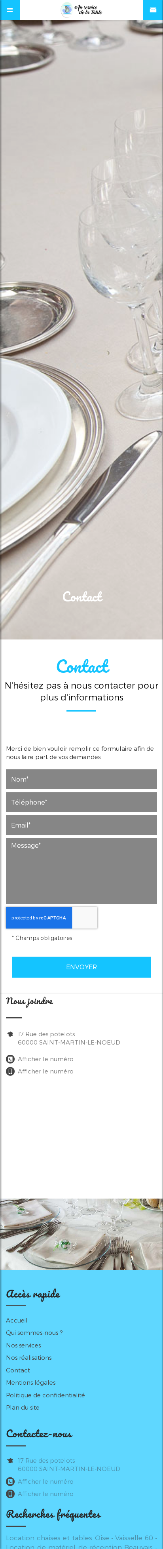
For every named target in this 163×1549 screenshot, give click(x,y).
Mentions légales (30, 1382)
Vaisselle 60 (134, 1537)
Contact (18, 1370)
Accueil (17, 1320)
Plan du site (23, 1407)
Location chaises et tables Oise (57, 1537)
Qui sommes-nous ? (34, 1332)
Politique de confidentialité (45, 1395)
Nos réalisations (28, 1357)
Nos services (23, 1345)
